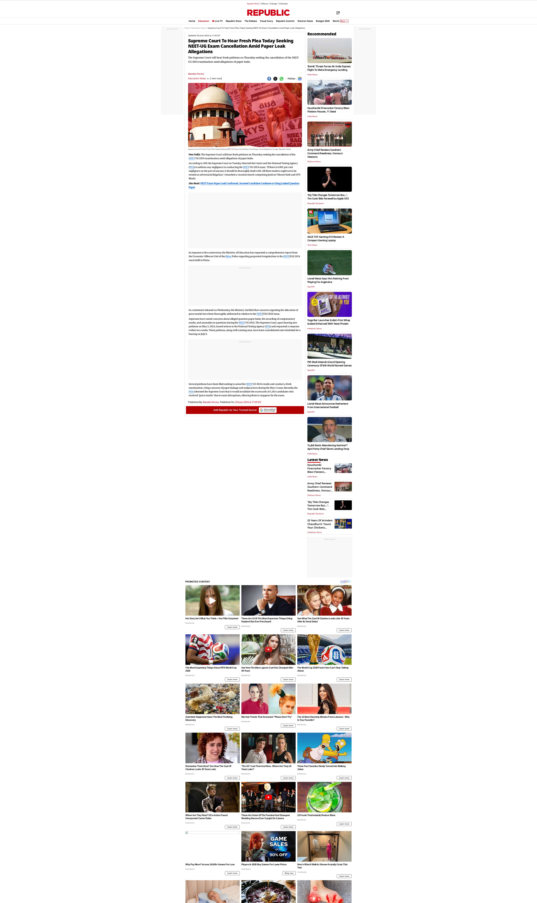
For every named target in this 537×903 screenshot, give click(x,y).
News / (188, 28)
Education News (197, 78)
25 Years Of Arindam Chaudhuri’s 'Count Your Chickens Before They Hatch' (320, 526)
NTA (191, 167)
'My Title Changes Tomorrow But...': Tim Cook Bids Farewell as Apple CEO (328, 196)
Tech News (312, 245)
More (343, 21)
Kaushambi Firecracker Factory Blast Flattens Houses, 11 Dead (328, 109)
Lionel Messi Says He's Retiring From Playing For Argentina (328, 280)
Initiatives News (314, 329)
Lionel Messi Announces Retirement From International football (327, 405)
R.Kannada (283, 4)
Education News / (199, 28)
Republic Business (315, 203)
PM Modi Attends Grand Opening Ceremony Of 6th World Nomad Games (329, 363)
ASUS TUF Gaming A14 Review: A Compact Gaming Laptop (325, 238)
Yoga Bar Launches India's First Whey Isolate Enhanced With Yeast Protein (328, 322)
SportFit (311, 287)
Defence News (314, 162)
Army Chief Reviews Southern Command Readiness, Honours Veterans (325, 153)
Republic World (253, 4)
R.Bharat (264, 4)
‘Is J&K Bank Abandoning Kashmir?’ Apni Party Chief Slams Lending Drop (328, 447)
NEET (192, 158)
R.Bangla (273, 4)
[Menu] (337, 12)
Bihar (228, 256)
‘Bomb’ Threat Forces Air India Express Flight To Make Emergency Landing (329, 68)
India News (312, 75)
